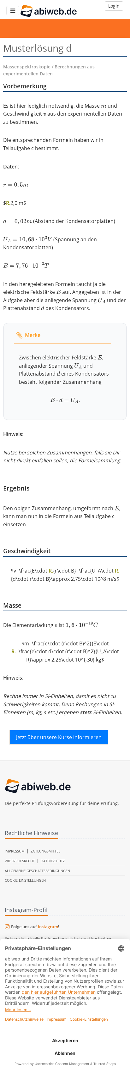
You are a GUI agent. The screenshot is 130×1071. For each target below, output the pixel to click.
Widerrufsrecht (20, 861)
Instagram (48, 926)
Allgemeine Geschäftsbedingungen (37, 870)
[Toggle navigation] (12, 10)
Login (114, 6)
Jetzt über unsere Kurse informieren (59, 737)
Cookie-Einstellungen (25, 880)
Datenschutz (53, 861)
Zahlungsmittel (45, 851)
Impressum (15, 851)
